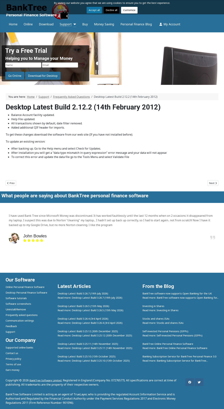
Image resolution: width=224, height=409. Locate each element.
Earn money (12, 370)
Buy (85, 24)
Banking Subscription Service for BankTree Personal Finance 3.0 (179, 356)
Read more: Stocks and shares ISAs (163, 323)
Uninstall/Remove (16, 309)
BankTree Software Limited (45, 380)
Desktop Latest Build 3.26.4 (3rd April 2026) (83, 318)
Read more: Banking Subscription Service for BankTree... (175, 360)
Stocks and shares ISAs (155, 318)
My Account (171, 24)
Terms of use (13, 364)
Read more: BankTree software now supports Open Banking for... (180, 297)
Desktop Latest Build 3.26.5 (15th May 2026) (83, 306)
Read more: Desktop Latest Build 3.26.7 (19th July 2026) (90, 297)
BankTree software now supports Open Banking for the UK (177, 293)
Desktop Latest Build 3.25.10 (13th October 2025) (86, 356)
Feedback (11, 326)
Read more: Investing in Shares (160, 310)
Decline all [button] (111, 10)
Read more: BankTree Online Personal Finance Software (174, 348)
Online (28, 24)
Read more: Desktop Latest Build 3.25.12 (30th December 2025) (95, 335)
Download (46, 24)
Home (13, 24)
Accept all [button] (94, 10)
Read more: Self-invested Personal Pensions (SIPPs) (172, 335)
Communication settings (20, 320)
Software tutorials (16, 298)
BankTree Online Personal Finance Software (167, 343)
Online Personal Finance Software (25, 287)
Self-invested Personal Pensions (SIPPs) (165, 331)
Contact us (12, 353)
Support (66, 24)
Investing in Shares (153, 306)
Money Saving (104, 24)
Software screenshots (18, 303)
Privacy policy (13, 358)
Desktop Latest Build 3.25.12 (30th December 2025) (88, 331)
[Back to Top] (218, 402)
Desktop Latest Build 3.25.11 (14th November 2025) (88, 343)
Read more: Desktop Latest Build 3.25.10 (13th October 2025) (94, 360)
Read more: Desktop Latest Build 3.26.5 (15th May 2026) (90, 310)
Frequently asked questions (22, 315)
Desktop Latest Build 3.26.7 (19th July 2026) (83, 293)
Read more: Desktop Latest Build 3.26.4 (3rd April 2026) (90, 323)
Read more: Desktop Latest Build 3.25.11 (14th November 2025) (95, 348)
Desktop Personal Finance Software (26, 292)
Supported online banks (19, 347)
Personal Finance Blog (136, 24)
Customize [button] (129, 10)
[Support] (74, 24)
